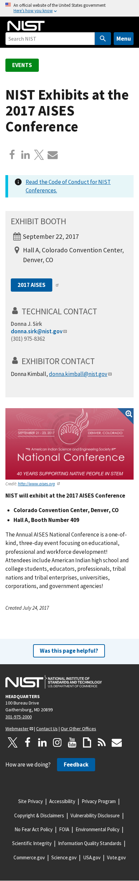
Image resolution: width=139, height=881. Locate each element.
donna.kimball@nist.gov (78, 374)
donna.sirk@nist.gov (36, 331)
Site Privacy (30, 801)
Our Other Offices (78, 729)
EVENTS (22, 65)
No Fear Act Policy (34, 829)
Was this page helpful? (69, 650)
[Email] (52, 155)
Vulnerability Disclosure (95, 815)
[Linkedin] (25, 155)
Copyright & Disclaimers (39, 815)
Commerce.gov (29, 857)
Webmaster (17, 729)
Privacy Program (99, 801)
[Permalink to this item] (101, 311)
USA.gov (92, 857)
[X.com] (39, 155)
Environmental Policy (97, 829)
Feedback (76, 764)
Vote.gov (116, 857)
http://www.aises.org (36, 483)
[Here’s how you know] (69, 8)
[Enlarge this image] (69, 444)
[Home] (26, 25)
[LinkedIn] (42, 742)
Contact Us (47, 729)
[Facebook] (12, 155)
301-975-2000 (18, 717)
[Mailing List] (116, 742)
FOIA (64, 829)
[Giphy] (87, 742)
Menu (123, 38)
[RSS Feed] (101, 742)
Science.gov (64, 857)
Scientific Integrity (32, 843)
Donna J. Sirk (26, 324)
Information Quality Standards (89, 843)
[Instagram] (57, 742)
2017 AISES (32, 285)
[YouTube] (72, 742)
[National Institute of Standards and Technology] (53, 682)
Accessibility (62, 801)
